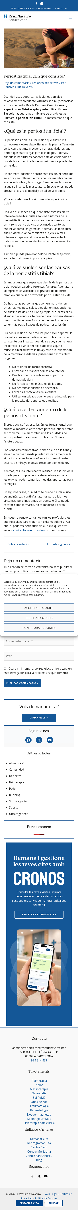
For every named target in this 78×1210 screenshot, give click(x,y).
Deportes (15, 776)
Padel (12, 789)
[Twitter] (39, 1176)
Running (14, 795)
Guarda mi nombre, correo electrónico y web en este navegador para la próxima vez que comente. (38, 671)
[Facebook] (28, 740)
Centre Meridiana (39, 1152)
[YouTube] (50, 740)
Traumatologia (39, 1106)
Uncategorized (18, 814)
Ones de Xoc (39, 1102)
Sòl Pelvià (39, 1098)
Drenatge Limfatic (39, 1119)
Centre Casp (39, 1147)
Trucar (53, 1203)
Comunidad (16, 770)
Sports (13, 807)
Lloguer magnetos (39, 1114)
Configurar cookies (39, 627)
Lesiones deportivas (45, 83)
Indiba (39, 1085)
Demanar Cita (29, 1203)
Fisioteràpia (39, 1081)
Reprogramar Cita (39, 1143)
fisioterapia (16, 782)
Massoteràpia (39, 1089)
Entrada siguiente (60, 544)
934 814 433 (17, 8)
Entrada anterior (17, 544)
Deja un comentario (16, 83)
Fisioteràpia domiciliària (39, 1123)
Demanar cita (39, 717)
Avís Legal (50, 1194)
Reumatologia (39, 1110)
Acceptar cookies (39, 607)
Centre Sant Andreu (39, 1156)
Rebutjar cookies (39, 617)
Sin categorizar (19, 801)
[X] (39, 740)
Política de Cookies (46, 1198)
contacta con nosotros (29, 530)
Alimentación (17, 763)
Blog (39, 1160)
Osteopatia (39, 1093)
